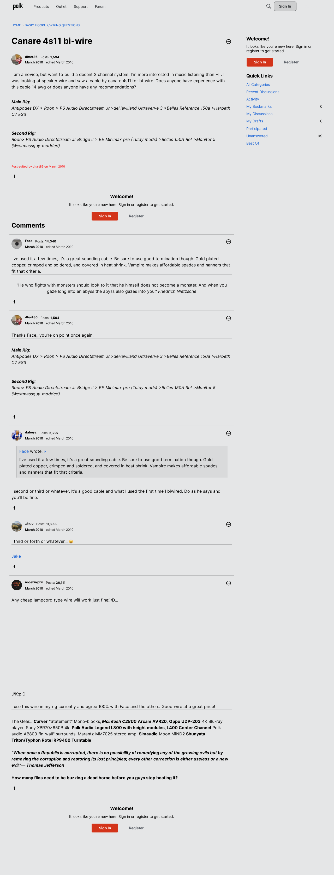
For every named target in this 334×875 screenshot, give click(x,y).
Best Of (252, 143)
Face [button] (28, 241)
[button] (228, 42)
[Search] (268, 6)
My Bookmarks (284, 106)
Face (24, 451)
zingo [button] (29, 523)
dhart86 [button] (31, 57)
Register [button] (136, 216)
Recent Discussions (262, 92)
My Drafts (284, 121)
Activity (252, 99)
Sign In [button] (105, 216)
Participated (256, 128)
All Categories (258, 84)
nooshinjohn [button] (34, 582)
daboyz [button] (31, 432)
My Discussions (259, 113)
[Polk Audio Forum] (18, 6)
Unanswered (284, 136)
